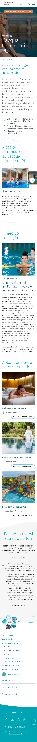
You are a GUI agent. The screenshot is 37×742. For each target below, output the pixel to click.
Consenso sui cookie (16, 734)
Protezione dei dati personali (23, 599)
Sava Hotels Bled (8, 639)
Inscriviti (18, 605)
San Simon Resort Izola (10, 669)
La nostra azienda (9, 687)
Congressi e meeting (11, 694)
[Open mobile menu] (33, 3)
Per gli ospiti (7, 680)
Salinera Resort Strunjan (10, 666)
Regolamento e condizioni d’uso (15, 731)
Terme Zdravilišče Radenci (11, 650)
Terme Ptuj (5, 654)
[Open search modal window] (29, 3)
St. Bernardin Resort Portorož (12, 662)
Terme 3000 (6, 647)
